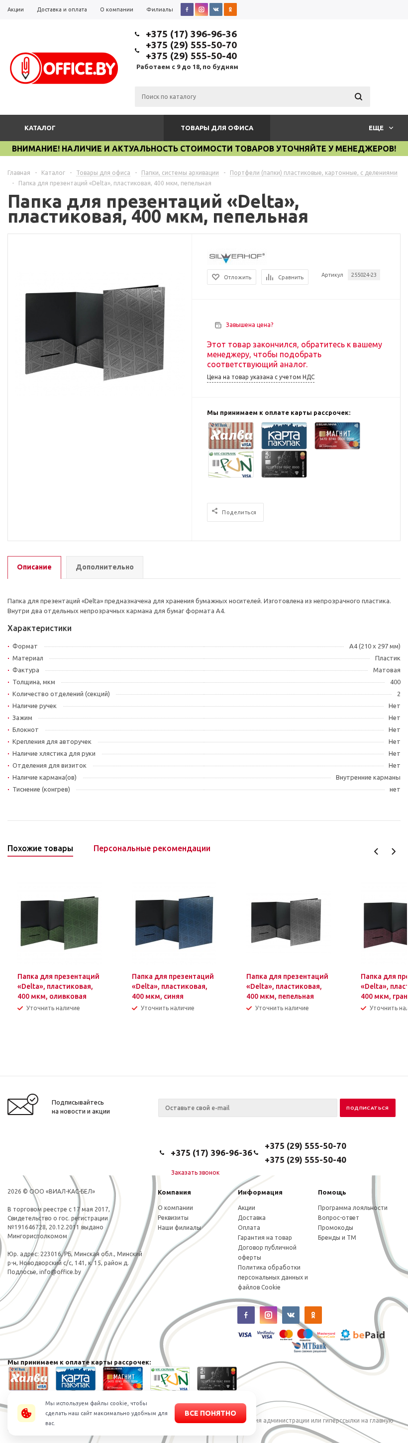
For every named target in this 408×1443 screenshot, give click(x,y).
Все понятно (210, 1413)
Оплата (249, 1227)
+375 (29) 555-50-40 (191, 55)
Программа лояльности (353, 1207)
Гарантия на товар (265, 1237)
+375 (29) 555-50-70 (191, 44)
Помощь (332, 1192)
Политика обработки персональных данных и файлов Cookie (273, 1277)
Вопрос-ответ (338, 1217)
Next (393, 851)
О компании (175, 1207)
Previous (376, 851)
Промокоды (335, 1227)
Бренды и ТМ (337, 1237)
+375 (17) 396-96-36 (191, 33)
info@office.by (60, 1272)
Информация (260, 1192)
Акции (246, 1207)
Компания (174, 1192)
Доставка (252, 1217)
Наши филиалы (179, 1227)
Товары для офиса (217, 127)
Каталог (40, 127)
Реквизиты (173, 1217)
